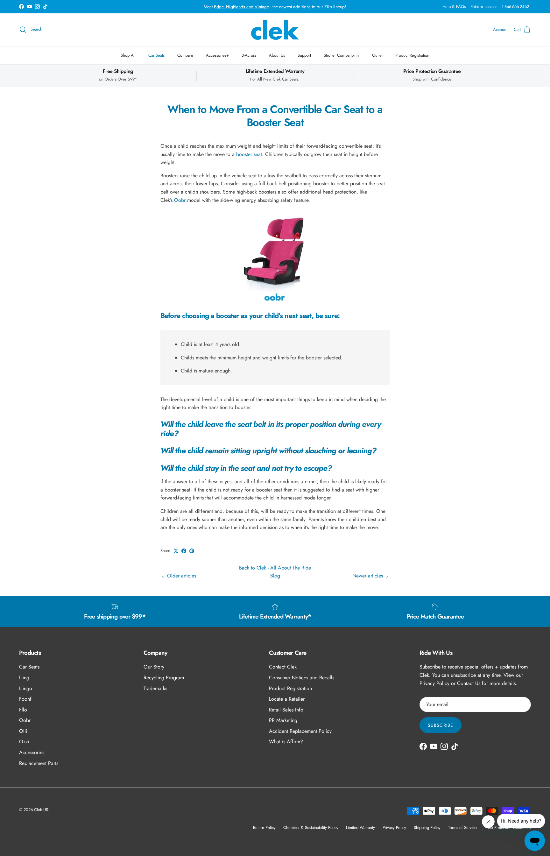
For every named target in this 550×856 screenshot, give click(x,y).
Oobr (180, 200)
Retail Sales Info (286, 709)
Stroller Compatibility (341, 55)
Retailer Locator (483, 7)
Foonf (25, 699)
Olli (23, 731)
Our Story (154, 666)
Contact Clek (283, 666)
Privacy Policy (434, 683)
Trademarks (155, 688)
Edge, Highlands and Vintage (241, 7)
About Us (277, 55)
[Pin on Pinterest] (191, 550)
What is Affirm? (286, 741)
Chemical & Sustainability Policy (310, 827)
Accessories (31, 752)
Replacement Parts (38, 763)
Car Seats (156, 55)
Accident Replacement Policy (300, 731)
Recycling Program (164, 677)
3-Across (249, 55)
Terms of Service (462, 827)
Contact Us (468, 683)
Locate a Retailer (287, 699)
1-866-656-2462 (515, 7)
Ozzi (24, 741)
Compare (185, 55)
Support (304, 55)
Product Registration (412, 55)
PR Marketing (283, 720)
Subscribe (440, 725)
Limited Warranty (360, 827)
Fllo (23, 709)
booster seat (249, 154)
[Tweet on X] (175, 550)
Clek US (41, 810)
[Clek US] (275, 30)
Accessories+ (217, 55)
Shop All (128, 55)
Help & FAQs (454, 7)
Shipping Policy (427, 827)
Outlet (377, 55)
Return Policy (264, 827)
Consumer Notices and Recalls (301, 677)
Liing (24, 677)
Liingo (25, 688)
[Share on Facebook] (183, 550)
